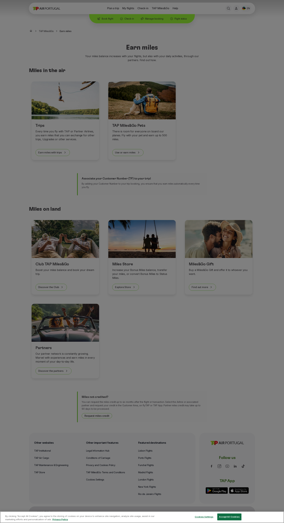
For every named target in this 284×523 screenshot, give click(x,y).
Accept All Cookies (229, 516)
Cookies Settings (204, 516)
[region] (142, 517)
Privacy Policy (60, 519)
